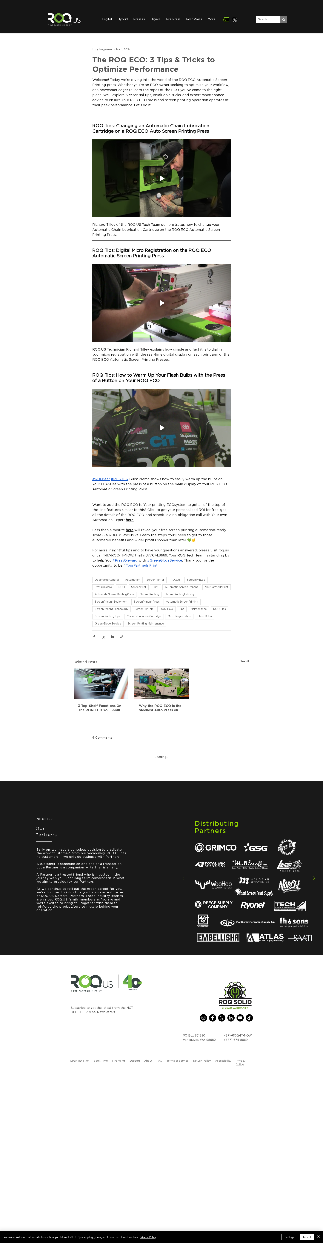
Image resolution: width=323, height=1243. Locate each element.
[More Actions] (228, 776)
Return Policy (202, 1230)
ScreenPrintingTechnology (111, 609)
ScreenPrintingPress (147, 602)
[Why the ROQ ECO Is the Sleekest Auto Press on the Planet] (161, 684)
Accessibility (223, 1230)
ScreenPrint (138, 587)
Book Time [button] (100, 1230)
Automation (132, 580)
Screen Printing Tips (107, 616)
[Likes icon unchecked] (103, 801)
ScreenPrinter (155, 580)
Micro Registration (179, 616)
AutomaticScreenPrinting (182, 602)
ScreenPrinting (149, 594)
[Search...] (283, 19)
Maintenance (198, 609)
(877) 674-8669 (236, 1208)
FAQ (159, 1230)
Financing (118, 1230)
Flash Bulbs (204, 616)
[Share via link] (121, 637)
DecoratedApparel (107, 580)
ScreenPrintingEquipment (111, 602)
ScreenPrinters (144, 609)
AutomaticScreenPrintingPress (114, 594)
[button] (155, 19)
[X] (221, 1187)
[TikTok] (249, 1187)
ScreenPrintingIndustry (179, 594)
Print (156, 587)
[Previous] (183, 1047)
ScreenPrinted (196, 580)
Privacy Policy (148, 1237)
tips (181, 609)
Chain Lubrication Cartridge (144, 616)
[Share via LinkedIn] (112, 637)
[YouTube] (240, 1187)
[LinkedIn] (231, 1187)
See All (244, 661)
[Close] (318, 1237)
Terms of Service (177, 1230)
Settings (289, 1237)
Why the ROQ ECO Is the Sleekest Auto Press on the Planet (160, 708)
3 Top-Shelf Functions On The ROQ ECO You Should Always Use (100, 708)
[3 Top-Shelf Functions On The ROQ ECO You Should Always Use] (101, 684)
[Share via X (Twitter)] (103, 637)
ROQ (121, 587)
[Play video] (161, 178)
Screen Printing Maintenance (145, 623)
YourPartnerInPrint (216, 587)
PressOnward (103, 587)
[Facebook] (212, 1187)
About (148, 1230)
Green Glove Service (108, 623)
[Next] (314, 1047)
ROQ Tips (219, 609)
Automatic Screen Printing (182, 587)
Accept (307, 1237)
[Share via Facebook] (94, 637)
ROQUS (175, 580)
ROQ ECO (166, 609)
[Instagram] (203, 1187)
